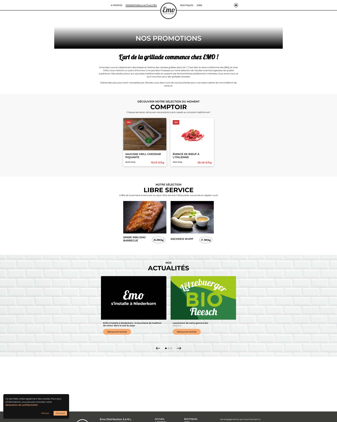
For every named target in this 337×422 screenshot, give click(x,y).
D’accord (60, 413)
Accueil (160, 419)
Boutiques (190, 419)
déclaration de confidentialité (21, 405)
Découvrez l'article (117, 332)
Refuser (45, 413)
